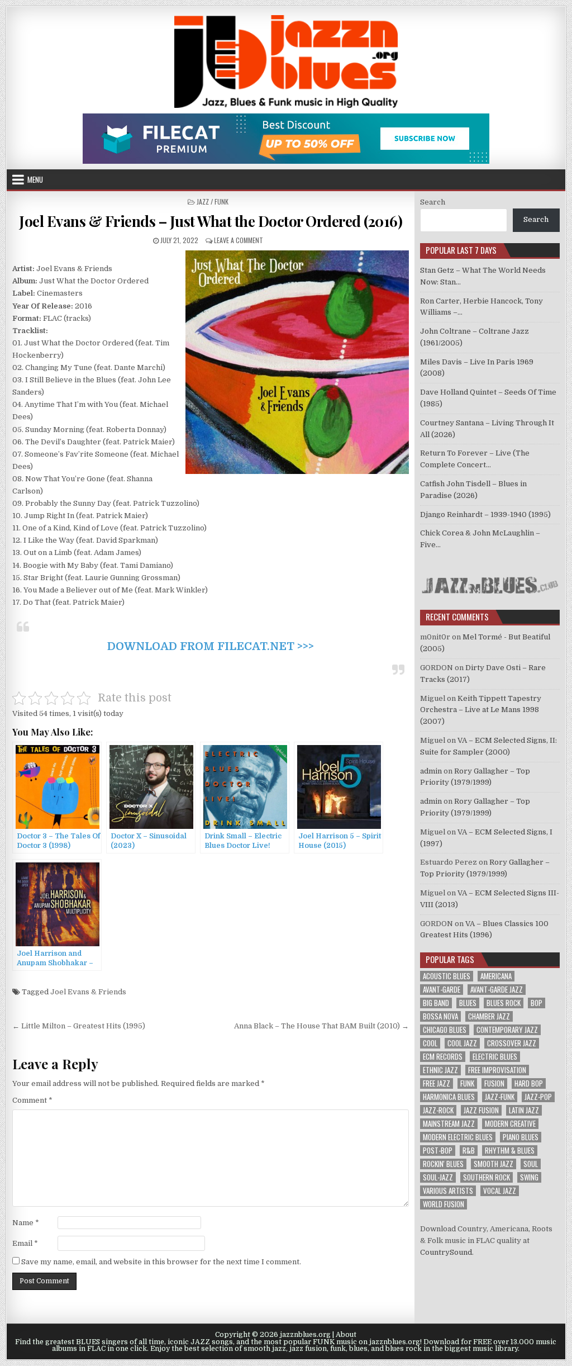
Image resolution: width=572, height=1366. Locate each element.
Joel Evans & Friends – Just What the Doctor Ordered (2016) (210, 221)
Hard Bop (528, 1083)
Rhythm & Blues (510, 1150)
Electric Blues (495, 1056)
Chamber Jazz (489, 1016)
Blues (467, 1003)
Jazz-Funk (499, 1097)
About (346, 1335)
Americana (496, 976)
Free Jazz (436, 1083)
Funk (467, 1083)
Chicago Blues (444, 1029)
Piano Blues (520, 1137)
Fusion (494, 1083)
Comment (32, 1100)
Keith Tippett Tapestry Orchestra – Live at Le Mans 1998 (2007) (480, 710)
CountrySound (446, 1252)
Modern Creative (510, 1123)
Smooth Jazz (493, 1164)
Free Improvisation (497, 1070)
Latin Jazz (524, 1110)
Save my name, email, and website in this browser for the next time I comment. (161, 1262)
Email (25, 1243)
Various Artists (448, 1190)
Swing (529, 1177)
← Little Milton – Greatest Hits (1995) (78, 1026)
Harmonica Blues (449, 1097)
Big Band (436, 1003)
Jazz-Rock (438, 1110)
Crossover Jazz (511, 1043)
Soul (530, 1164)
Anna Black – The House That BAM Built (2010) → (321, 1026)
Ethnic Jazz (440, 1070)
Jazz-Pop (538, 1097)
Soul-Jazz (438, 1177)
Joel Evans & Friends (88, 992)
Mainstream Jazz (449, 1123)
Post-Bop (437, 1150)
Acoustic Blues (446, 976)
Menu (35, 179)
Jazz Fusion (481, 1110)
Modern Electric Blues (458, 1137)
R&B (469, 1150)
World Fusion (443, 1204)
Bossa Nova (440, 1016)
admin (431, 771)
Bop (536, 1003)
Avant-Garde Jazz (496, 989)
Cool (430, 1043)
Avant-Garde (441, 989)
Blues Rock (504, 1003)
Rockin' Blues (443, 1164)
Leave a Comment (238, 240)
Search (432, 202)
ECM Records (443, 1056)
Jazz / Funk (212, 201)
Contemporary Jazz (507, 1029)
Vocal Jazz (499, 1190)
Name (25, 1222)
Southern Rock (486, 1177)
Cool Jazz (462, 1043)
